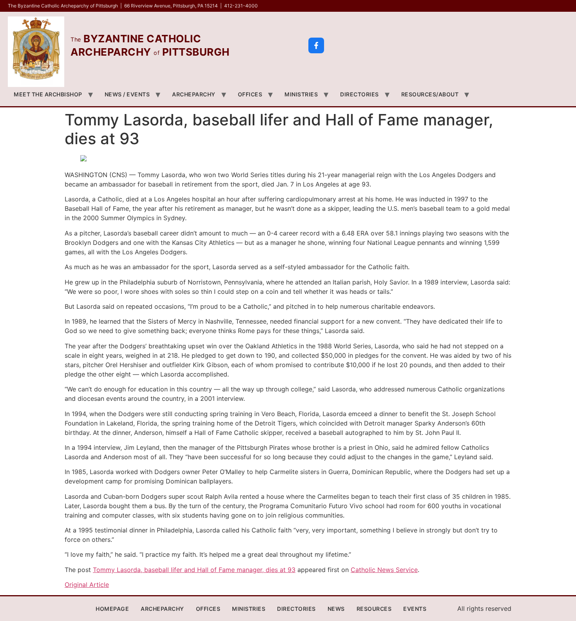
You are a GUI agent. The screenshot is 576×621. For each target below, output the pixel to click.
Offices (250, 94)
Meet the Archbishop (48, 94)
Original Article (87, 584)
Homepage (112, 608)
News (336, 608)
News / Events (127, 94)
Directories (359, 94)
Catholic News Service (384, 570)
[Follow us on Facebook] (316, 45)
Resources (374, 608)
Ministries (301, 94)
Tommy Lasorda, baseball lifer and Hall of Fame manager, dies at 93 (194, 570)
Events (414, 608)
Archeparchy (194, 94)
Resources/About (430, 94)
